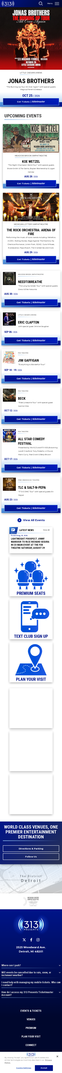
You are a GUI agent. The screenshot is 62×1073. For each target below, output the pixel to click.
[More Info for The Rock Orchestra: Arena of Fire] (31, 207)
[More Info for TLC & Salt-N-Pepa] (9, 484)
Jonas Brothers (31, 81)
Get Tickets (23, 102)
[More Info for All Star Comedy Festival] (9, 435)
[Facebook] (31, 940)
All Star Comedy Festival (31, 441)
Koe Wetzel (31, 162)
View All (46, 530)
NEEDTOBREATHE (30, 282)
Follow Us (31, 856)
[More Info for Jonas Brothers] (31, 38)
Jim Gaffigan (28, 360)
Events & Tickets (30, 1010)
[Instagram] (38, 940)
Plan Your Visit (31, 1036)
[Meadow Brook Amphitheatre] (31, 901)
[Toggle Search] (42, 4)
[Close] (57, 1056)
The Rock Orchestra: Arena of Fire (31, 232)
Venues (31, 1019)
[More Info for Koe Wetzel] (31, 138)
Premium (31, 1028)
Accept (44, 1068)
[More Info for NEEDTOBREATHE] (9, 278)
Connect (31, 1045)
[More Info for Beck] (9, 395)
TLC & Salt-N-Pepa (32, 488)
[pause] (59, 897)
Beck (22, 398)
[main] (31, 411)
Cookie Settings (23, 1068)
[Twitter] (24, 940)
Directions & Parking (31, 848)
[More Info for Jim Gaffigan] (9, 357)
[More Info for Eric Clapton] (9, 319)
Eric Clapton (28, 322)
